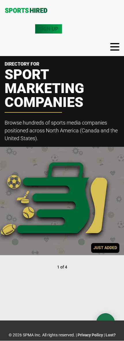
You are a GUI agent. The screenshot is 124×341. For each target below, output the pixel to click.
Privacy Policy (90, 335)
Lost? (111, 335)
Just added (105, 247)
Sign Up (49, 29)
